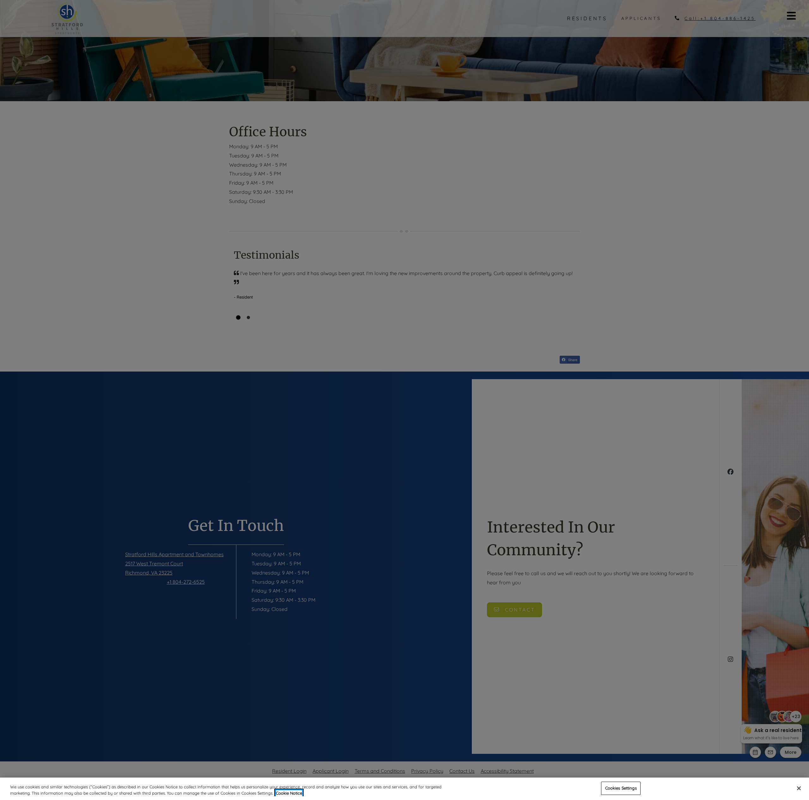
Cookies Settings (621, 788)
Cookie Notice (289, 793)
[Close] (799, 788)
